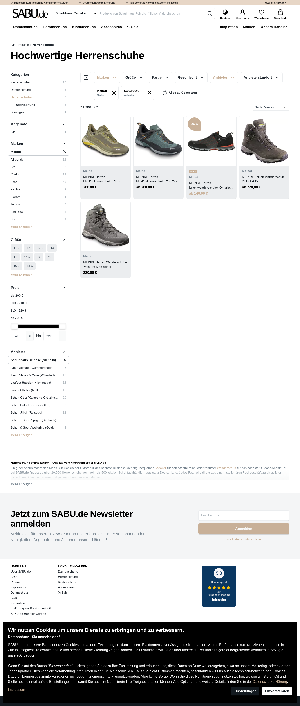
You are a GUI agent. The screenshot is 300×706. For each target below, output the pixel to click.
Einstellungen (245, 691)
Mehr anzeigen (22, 226)
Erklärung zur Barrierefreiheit (31, 608)
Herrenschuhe (68, 576)
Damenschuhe (68, 571)
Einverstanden (277, 691)
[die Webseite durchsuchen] (210, 13)
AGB (14, 598)
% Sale (63, 592)
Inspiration (18, 603)
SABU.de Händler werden (28, 613)
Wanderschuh (226, 468)
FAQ (14, 576)
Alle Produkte (20, 44)
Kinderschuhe (67, 582)
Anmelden (243, 529)
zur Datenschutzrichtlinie (244, 539)
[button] (38, 152)
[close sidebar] (85, 77)
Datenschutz (19, 592)
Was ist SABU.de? (275, 2)
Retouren (17, 582)
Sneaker (160, 468)
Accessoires (66, 587)
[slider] (14, 326)
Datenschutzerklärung (270, 682)
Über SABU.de (21, 571)
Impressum (16, 689)
